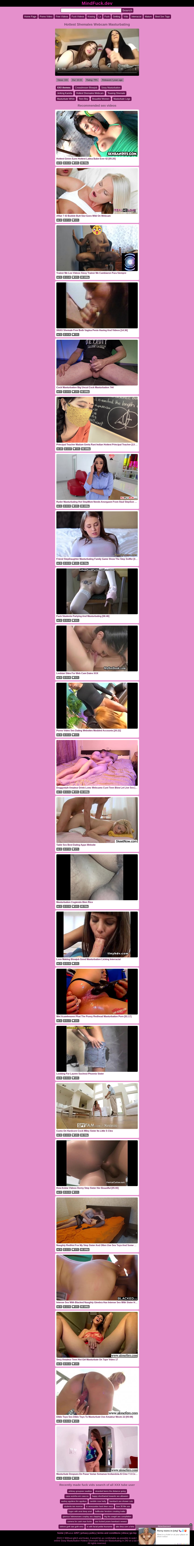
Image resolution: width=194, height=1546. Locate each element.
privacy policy (88, 1533)
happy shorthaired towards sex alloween (110, 1496)
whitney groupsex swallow (80, 1491)
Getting (116, 16)
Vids (126, 16)
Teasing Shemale (116, 93)
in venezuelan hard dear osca (99, 1506)
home (60, 1533)
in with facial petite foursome (99, 1526)
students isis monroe (73, 1506)
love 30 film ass (123, 1506)
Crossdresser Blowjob (86, 87)
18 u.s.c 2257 (72, 1533)
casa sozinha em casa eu (77, 1496)
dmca (125, 1533)
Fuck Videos (78, 16)
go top (133, 1533)
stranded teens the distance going (110, 1491)
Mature (148, 16)
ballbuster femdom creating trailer (110, 1511)
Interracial (136, 16)
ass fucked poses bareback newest (111, 1521)
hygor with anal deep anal (80, 1511)
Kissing (91, 16)
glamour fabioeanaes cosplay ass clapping (82, 1516)
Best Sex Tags (162, 16)
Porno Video (46, 16)
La (100, 16)
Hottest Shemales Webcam (90, 93)
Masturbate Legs (121, 99)
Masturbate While (66, 99)
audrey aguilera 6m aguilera (73, 1501)
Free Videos (62, 16)
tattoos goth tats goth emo (71, 1526)
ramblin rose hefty (98, 1501)
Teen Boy (83, 99)
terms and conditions (109, 1533)
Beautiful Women (100, 99)
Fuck (107, 16)
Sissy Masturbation (110, 87)
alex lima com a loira (125, 1526)
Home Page (30, 16)
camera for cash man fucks (79, 1521)
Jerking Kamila (64, 93)
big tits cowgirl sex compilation (117, 1516)
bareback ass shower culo (121, 1501)
